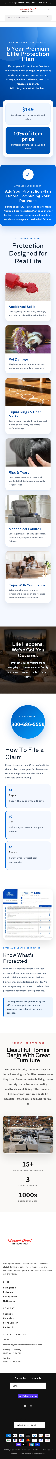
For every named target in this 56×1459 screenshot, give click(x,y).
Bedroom (8, 1292)
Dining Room (10, 1296)
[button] (6, 10)
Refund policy (39, 1453)
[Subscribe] (43, 1385)
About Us (8, 1313)
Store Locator (10, 1322)
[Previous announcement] (5, 3)
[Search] (48, 18)
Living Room (10, 1287)
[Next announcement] (51, 3)
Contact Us (9, 1327)
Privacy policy (25, 1453)
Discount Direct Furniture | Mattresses (26, 1450)
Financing (8, 1318)
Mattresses (9, 1300)
